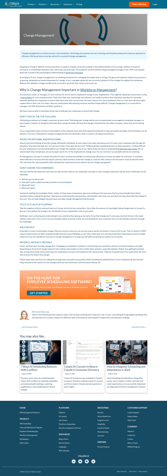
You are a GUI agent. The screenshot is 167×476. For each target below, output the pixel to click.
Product (31, 4)
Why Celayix (24, 443)
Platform (42, 4)
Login (155, 4)
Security (100, 413)
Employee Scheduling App (29, 431)
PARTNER (102, 442)
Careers (130, 439)
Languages (62, 447)
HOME (23, 408)
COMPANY (132, 426)
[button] (162, 4)
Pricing (79, 4)
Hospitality (101, 424)
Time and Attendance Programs (31, 427)
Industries (67, 4)
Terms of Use (133, 471)
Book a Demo (63, 439)
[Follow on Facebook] (87, 461)
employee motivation (74, 72)
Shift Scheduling (25, 424)
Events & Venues (103, 428)
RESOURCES (64, 434)
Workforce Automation (67, 424)
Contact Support (133, 413)
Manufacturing (103, 432)
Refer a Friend (132, 443)
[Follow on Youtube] (80, 461)
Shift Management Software (30, 413)
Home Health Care (104, 416)
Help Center (131, 420)
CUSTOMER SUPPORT (137, 408)
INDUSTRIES (103, 408)
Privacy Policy (143, 471)
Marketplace (24, 439)
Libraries (101, 436)
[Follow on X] (93, 461)
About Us (130, 431)
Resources (54, 4)
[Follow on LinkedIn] (74, 461)
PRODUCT (24, 419)
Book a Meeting (139, 4)
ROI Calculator (64, 451)
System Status (132, 416)
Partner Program (104, 447)
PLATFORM (64, 408)
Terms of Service (122, 471)
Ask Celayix (63, 420)
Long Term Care (103, 420)
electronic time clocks (128, 149)
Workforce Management (98, 90)
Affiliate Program (133, 447)
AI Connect (63, 416)
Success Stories (64, 443)
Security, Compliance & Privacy (70, 428)
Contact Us (131, 435)
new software (26, 97)
